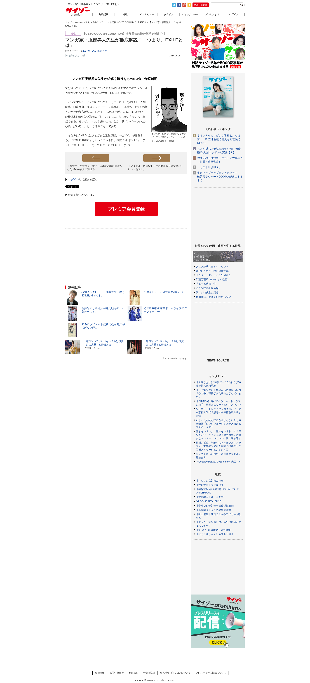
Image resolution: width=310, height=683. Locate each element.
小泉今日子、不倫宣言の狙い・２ (164, 292)
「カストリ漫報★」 (209, 167)
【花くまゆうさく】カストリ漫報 (215, 534)
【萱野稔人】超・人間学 (210, 496)
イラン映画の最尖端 (207, 288)
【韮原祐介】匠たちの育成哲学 (213, 510)
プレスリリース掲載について (211, 672)
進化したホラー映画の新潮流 (212, 270)
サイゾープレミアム (78, 11)
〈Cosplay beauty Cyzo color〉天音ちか (218, 461)
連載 (125, 14)
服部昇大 (102, 51)
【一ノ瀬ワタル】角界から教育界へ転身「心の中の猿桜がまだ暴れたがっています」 (218, 393)
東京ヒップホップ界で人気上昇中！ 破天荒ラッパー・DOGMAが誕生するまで (220, 176)
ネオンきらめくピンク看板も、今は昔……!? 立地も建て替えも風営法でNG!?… (218, 139)
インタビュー (147, 14)
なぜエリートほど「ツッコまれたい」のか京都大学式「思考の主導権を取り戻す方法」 (218, 412)
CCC (94, 51)
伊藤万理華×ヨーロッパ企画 (211, 279)
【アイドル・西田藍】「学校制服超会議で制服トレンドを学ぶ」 (155, 167)
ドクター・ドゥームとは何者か (213, 275)
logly (184, 358)
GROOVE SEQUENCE (208, 501)
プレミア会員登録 (126, 208)
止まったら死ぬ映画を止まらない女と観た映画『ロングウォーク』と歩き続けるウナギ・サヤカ (218, 423)
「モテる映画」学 (206, 283)
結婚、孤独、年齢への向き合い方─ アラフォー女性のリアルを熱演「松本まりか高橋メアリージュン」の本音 (218, 446)
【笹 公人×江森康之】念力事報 (213, 529)
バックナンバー (190, 14)
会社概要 (99, 672)
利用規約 (133, 672)
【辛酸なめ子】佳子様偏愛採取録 (215, 505)
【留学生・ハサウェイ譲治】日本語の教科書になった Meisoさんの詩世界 (94, 167)
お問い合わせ (117, 672)
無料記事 (103, 14)
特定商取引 (149, 672)
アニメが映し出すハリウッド (212, 266)
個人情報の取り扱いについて (175, 672)
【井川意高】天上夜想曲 (210, 484)
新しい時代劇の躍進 (207, 292)
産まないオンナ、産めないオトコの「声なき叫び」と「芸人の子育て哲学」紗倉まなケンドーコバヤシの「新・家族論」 (218, 435)
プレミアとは (212, 14)
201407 (86, 51)
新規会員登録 (200, 5)
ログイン (73, 179)
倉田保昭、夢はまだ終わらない (213, 296)
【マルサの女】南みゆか (210, 480)
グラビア (168, 14)
